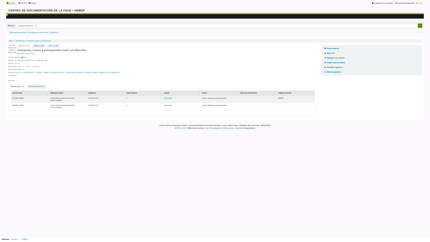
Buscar (11, 25)
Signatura (92, 93)
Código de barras (284, 93)
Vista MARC (40, 46)
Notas (204, 93)
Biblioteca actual (56, 93)
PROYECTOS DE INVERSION (109, 72)
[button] (22, 3)
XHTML (178, 128)
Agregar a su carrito (335, 58)
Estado (166, 93)
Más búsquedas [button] (333, 72)
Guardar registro (334, 67)
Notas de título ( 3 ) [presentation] (37, 86)
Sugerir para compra (335, 62)
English (25, 239)
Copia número (131, 93)
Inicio (11, 41)
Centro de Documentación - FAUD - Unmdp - (11, 3)
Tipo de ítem (17, 93)
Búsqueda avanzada (18, 32)
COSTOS (39, 72)
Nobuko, (40, 60)
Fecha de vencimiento (248, 93)
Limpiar (420, 3)
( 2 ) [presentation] (17, 86)
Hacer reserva (332, 48)
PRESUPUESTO (28, 72)
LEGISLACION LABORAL (74, 72)
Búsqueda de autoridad (38, 32)
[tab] (17, 86)
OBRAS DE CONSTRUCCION (54, 72)
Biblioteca (55, 32)
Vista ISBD (54, 46)
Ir (420, 25)
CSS (184, 128)
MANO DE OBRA (91, 72)
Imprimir (330, 53)
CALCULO (18, 72)
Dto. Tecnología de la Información (219, 128)
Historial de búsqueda (404, 3)
